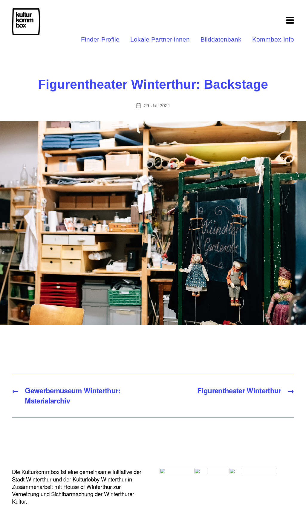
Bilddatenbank (221, 39)
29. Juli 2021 (157, 105)
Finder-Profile (100, 39)
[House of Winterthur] (183, 481)
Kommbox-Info (273, 39)
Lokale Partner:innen (160, 39)
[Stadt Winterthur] (253, 481)
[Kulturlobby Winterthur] (218, 481)
